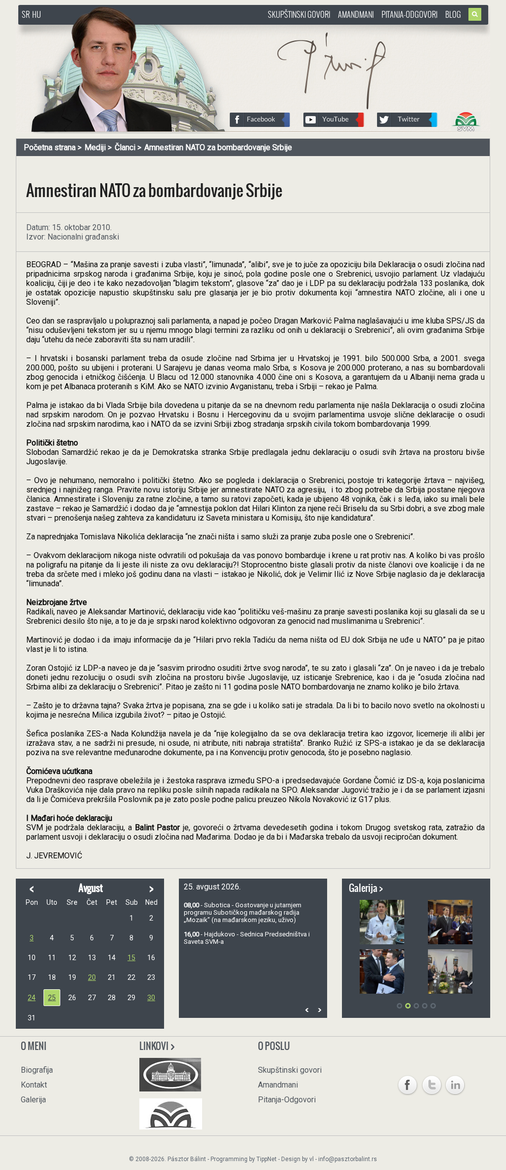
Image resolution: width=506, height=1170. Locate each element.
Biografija (37, 1070)
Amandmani (356, 14)
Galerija (33, 1099)
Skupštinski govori (299, 14)
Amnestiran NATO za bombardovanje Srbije (218, 147)
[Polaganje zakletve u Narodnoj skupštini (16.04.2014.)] (450, 922)
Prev (307, 1010)
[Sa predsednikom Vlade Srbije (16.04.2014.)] (382, 971)
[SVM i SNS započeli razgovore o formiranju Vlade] (450, 971)
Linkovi (154, 1046)
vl (311, 1159)
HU (36, 14)
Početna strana (50, 147)
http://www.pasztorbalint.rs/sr (97, 29)
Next (319, 1010)
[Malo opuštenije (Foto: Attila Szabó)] (382, 922)
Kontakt (34, 1084)
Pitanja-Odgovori (409, 14)
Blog (453, 14)
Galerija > (366, 888)
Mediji (95, 147)
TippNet (266, 1159)
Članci (125, 147)
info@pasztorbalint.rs (347, 1159)
